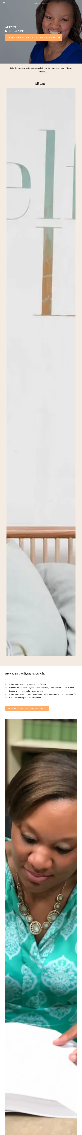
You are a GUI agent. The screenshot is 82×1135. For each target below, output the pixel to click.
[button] (4, 3)
